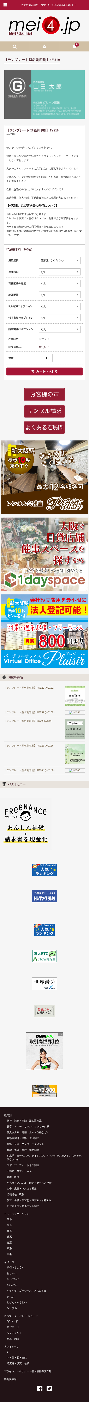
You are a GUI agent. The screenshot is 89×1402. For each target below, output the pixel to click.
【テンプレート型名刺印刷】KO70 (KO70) (28, 720)
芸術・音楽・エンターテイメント (25, 1144)
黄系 (9, 1230)
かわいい (12, 1284)
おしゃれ (12, 1273)
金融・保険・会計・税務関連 (23, 1149)
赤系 (9, 1219)
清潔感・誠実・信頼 (18, 1363)
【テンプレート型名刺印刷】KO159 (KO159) (29, 712)
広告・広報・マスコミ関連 (22, 1188)
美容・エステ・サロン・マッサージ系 (28, 1126)
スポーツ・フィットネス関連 (23, 1165)
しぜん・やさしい (17, 1302)
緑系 (9, 1236)
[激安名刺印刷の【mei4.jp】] (44, 33)
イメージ (9, 1262)
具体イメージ (11, 1346)
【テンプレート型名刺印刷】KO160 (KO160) (29, 770)
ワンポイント (14, 1333)
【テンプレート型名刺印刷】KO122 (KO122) (29, 687)
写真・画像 (13, 1338)
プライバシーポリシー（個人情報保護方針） (29, 1371)
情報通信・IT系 (15, 1194)
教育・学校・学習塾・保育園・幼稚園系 (29, 1200)
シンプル (12, 1308)
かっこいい (13, 1279)
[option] (44, 94)
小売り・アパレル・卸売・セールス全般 (29, 1182)
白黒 (9, 1254)
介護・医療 (13, 1177)
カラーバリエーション (16, 1214)
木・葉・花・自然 (17, 1357)
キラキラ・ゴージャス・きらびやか (27, 1290)
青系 (9, 1242)
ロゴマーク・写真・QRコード (21, 1316)
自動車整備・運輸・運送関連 (23, 1138)
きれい (10, 1296)
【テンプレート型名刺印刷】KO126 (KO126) (29, 745)
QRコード (12, 1321)
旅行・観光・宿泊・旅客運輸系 (24, 1120)
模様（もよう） (15, 1267)
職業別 (8, 1115)
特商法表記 (10, 1379)
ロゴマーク (13, 1327)
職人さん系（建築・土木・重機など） (28, 1132)
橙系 (9, 1225)
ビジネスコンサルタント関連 (23, 1206)
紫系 (9, 1248)
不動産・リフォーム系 (19, 1171)
